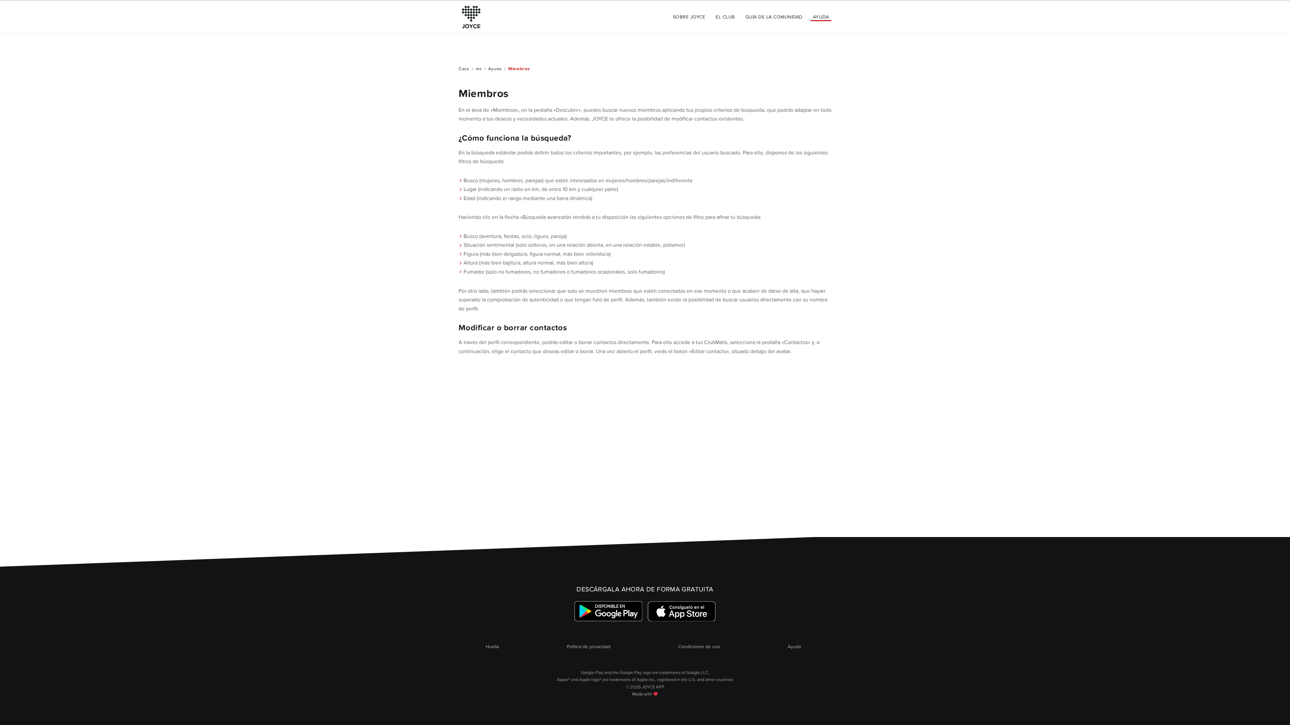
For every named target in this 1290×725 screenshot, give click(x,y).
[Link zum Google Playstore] (608, 611)
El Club (725, 17)
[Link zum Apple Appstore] (681, 611)
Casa (464, 68)
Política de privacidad (588, 646)
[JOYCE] (471, 17)
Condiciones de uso (699, 646)
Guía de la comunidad (774, 17)
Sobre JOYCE (689, 17)
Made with (642, 694)
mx (479, 68)
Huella (492, 646)
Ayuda (821, 17)
